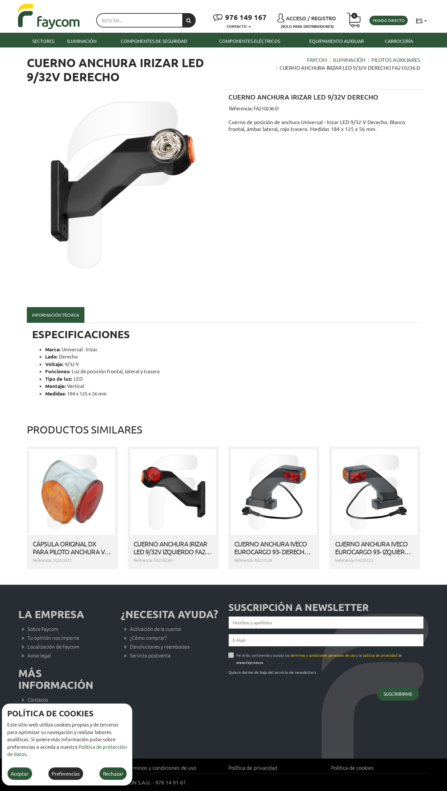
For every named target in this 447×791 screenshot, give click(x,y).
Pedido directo (388, 20)
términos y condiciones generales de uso (323, 655)
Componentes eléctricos (249, 41)
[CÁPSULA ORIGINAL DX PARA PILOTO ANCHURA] (72, 492)
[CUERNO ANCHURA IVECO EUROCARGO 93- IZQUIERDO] (375, 492)
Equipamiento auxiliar (336, 41)
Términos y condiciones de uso (161, 767)
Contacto (37, 699)
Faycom (317, 59)
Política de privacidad (252, 767)
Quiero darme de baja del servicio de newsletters (272, 672)
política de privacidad (380, 655)
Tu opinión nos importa (53, 637)
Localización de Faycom (53, 646)
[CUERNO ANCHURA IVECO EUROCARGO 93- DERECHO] (274, 492)
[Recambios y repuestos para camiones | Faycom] (49, 16)
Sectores (43, 41)
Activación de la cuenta (155, 628)
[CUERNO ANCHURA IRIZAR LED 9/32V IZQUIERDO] (173, 492)
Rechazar (113, 773)
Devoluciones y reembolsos (159, 646)
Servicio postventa (150, 655)
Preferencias (66, 773)
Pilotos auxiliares (395, 59)
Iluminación (82, 41)
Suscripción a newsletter (298, 607)
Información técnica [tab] (55, 315)
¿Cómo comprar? (148, 637)
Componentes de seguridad (154, 41)
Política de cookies (352, 767)
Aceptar (19, 773)
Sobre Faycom (42, 628)
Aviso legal (39, 655)
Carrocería (399, 41)
